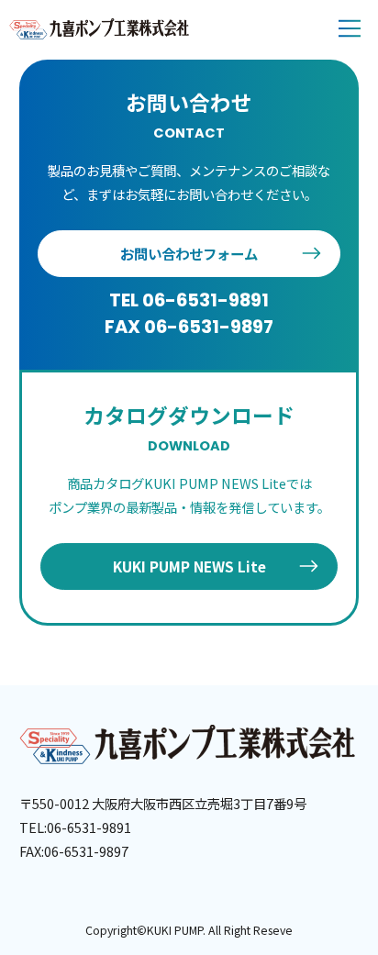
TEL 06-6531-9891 (189, 300)
